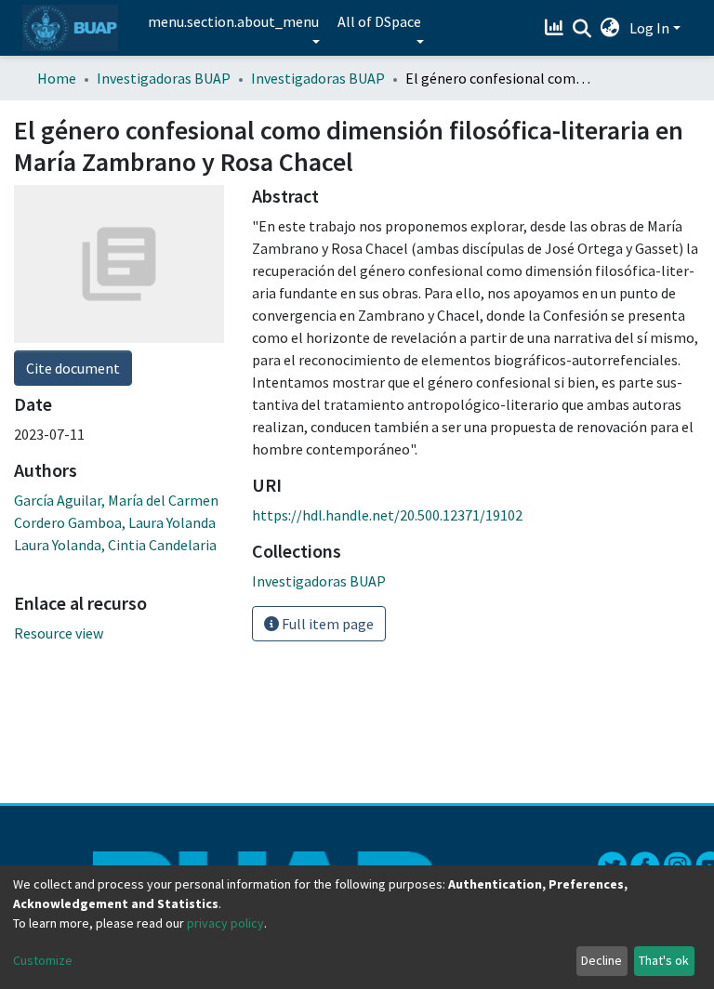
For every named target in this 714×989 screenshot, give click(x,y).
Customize (43, 960)
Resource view (58, 633)
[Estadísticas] (556, 28)
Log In (649, 28)
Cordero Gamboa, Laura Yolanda (115, 522)
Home (56, 78)
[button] (610, 28)
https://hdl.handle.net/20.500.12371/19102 (387, 515)
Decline (601, 960)
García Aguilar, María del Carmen (116, 500)
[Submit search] (582, 29)
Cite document (73, 368)
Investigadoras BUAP (164, 78)
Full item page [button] (326, 623)
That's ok (664, 960)
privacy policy (225, 923)
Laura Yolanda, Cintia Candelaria (115, 544)
